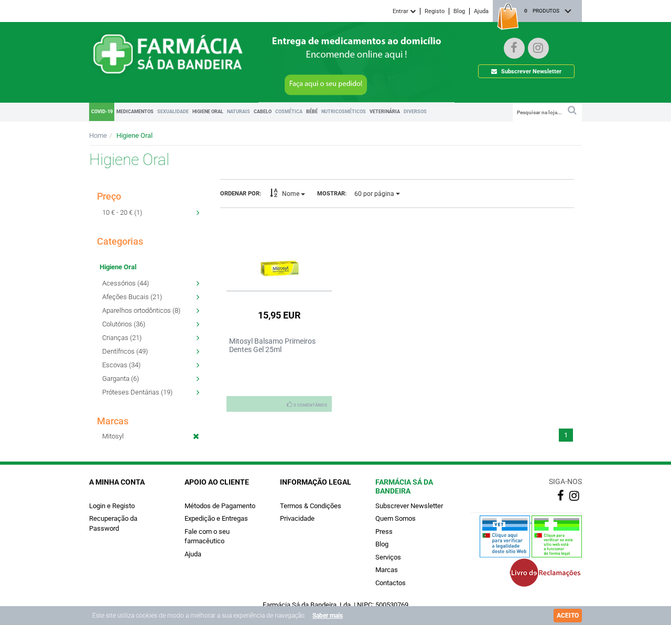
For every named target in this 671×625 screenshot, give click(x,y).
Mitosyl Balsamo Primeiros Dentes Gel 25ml (272, 345)
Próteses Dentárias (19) (137, 392)
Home (98, 135)
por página (375, 194)
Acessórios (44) (125, 283)
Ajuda (481, 11)
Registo (435, 11)
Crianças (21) (122, 338)
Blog (459, 11)
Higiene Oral (134, 135)
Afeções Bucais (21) (132, 297)
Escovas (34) (121, 365)
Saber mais (327, 615)
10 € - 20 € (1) (122, 212)
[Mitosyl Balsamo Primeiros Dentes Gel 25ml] (279, 250)
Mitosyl (113, 436)
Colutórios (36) (123, 324)
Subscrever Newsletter (530, 71)
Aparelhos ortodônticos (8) (141, 310)
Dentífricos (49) (125, 351)
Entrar (401, 11)
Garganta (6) (120, 378)
